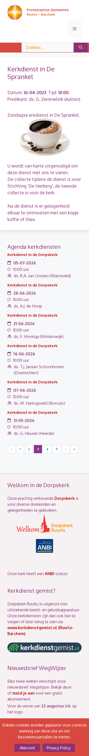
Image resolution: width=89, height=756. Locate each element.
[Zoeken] (81, 47)
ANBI (49, 573)
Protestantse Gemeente (47, 10)
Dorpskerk (64, 498)
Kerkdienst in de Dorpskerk (32, 254)
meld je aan (23, 693)
